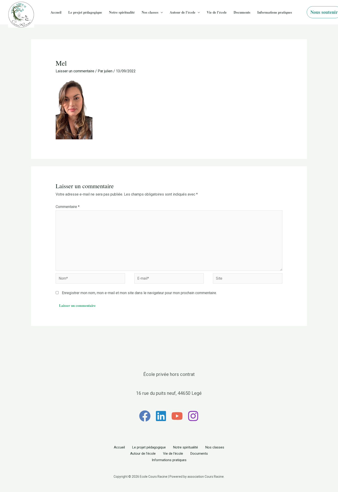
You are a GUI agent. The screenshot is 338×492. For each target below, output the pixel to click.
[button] (160, 12)
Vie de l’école (217, 12)
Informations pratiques (274, 12)
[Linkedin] (161, 416)
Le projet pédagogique (85, 12)
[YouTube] (177, 416)
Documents (242, 12)
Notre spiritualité (122, 12)
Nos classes (150, 12)
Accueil (56, 12)
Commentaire (68, 207)
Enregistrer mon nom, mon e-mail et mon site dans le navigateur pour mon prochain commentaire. (139, 293)
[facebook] (145, 416)
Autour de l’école (182, 12)
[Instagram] (193, 416)
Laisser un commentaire (75, 71)
